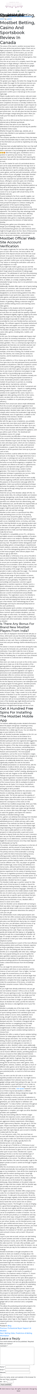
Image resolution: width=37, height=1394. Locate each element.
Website (2, 1372)
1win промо (20, 1088)
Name (2, 1367)
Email (2, 1370)
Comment (4, 1346)
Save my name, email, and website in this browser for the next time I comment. (18, 1378)
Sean (18, 1391)
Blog (9, 1326)
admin (9, 19)
